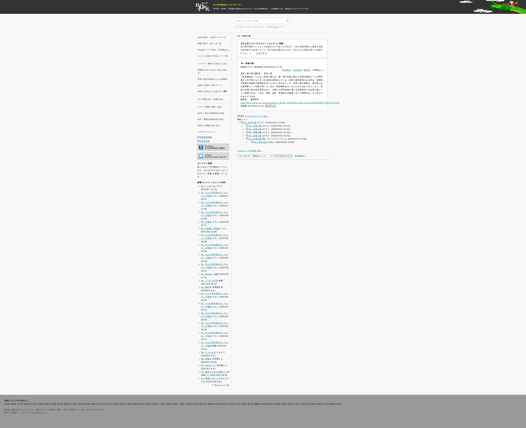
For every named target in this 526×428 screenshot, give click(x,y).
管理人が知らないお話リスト (210, 91)
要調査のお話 (335, 404)
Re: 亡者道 (206, 222)
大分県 (297, 404)
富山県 (109, 404)
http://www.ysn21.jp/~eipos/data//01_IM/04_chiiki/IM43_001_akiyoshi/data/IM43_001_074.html (290, 103)
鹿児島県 (312, 404)
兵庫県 (189, 404)
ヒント (275, 27)
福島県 (47, 404)
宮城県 (27, 404)
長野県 (135, 404)
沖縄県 (319, 404)
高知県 (264, 404)
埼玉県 (74, 404)
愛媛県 (257, 404)
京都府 (175, 404)
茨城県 (54, 404)
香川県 (251, 404)
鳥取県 (211, 404)
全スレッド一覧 (222, 385)
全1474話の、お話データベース (212, 37)
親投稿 (307, 70)
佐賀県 (277, 404)
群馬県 (67, 404)
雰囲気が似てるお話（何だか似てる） (212, 71)
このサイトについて (207, 132)
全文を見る (261, 53)
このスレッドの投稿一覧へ (249, 151)
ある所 (326, 404)
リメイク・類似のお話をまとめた (212, 64)
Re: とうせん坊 (208, 352)
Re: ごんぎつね (208, 186)
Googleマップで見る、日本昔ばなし (214, 50)
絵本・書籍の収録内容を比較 (210, 119)
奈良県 (195, 404)
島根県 (217, 404)
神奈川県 (95, 404)
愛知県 (155, 404)
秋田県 (34, 404)
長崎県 (284, 404)
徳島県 (244, 404)
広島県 (231, 404)
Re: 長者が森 (249, 122)
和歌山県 (203, 404)
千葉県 (80, 404)
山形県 (40, 404)
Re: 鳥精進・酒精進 (210, 228)
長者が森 (245, 43)
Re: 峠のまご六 (208, 365)
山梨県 (129, 404)
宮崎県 (304, 404)
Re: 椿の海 (206, 287)
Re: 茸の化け (207, 274)
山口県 (237, 404)
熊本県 (291, 404)
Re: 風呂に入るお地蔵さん (213, 372)
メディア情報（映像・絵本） (210, 107)
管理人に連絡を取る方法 (208, 126)
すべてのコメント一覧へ (256, 116)
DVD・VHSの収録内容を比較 (211, 113)
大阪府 (182, 404)
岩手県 (20, 404)
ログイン (43, 413)
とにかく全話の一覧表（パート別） (213, 56)
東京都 (87, 404)
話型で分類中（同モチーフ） (210, 85)
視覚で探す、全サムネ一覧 (209, 43)
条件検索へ (300, 156)
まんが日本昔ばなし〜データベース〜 (227, 4)
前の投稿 (286, 70)
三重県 (162, 404)
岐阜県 (142, 404)
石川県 (115, 404)
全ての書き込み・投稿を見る (210, 99)
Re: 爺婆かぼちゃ (209, 378)
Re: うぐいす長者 (209, 280)
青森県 (14, 404)
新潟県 (102, 404)
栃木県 (60, 404)
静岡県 (149, 404)
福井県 (122, 404)
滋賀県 (169, 404)
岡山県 (224, 404)
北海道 (7, 404)
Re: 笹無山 (206, 359)
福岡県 (271, 404)
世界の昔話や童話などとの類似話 (212, 79)
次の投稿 (297, 70)
